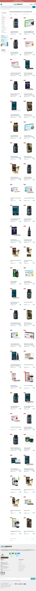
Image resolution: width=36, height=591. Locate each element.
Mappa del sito (21, 569)
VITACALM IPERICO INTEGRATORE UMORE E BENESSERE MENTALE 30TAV (29, 282)
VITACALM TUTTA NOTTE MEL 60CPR (16, 199)
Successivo (33, 538)
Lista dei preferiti (3, 50)
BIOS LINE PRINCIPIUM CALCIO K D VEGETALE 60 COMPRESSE (16, 324)
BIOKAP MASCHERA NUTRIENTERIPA (27, 449)
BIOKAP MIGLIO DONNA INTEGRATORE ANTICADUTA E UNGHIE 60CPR (29, 95)
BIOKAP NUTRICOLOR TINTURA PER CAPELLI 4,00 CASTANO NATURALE (28, 157)
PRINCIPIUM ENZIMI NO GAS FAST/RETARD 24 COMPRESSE (29, 469)
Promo (3, 15)
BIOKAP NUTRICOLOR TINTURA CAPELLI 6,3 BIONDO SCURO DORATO (16, 178)
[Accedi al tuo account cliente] (33, 4)
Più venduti (17, 14)
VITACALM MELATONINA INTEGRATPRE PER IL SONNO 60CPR (15, 344)
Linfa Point (20, 562)
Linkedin (4, 573)
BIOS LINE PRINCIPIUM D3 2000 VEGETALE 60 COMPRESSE (16, 365)
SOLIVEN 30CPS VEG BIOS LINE (16, 427)
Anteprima (15, 24)
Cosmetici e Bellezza (3, 20)
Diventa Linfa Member (18, 0)
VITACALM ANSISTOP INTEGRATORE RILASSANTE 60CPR (28, 136)
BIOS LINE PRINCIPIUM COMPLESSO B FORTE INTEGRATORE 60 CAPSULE (15, 136)
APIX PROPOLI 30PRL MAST (28, 364)
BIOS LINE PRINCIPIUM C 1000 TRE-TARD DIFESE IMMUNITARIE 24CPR (29, 407)
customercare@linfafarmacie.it (5, 570)
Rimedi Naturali (4, 32)
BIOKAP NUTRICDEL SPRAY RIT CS (29, 532)
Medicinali (3, 26)
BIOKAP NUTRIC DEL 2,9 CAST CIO (29, 490)
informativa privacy (18, 580)
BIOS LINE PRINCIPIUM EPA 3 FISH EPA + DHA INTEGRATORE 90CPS (16, 449)
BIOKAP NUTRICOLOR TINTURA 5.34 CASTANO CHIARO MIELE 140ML (28, 115)
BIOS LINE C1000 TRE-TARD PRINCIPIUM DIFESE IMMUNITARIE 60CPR (15, 95)
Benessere (3, 23)
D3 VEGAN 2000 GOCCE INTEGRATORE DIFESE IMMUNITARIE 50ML (28, 240)
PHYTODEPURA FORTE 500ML (16, 489)
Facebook (1, 573)
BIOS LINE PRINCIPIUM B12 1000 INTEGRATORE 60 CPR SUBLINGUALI (15, 115)
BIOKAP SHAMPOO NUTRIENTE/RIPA (14, 282)
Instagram (2, 573)
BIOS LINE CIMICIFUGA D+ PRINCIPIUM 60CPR (15, 303)
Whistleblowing (21, 570)
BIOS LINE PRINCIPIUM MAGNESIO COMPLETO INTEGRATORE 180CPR (14, 53)
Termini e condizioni (22, 565)
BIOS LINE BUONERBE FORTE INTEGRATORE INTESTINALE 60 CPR (29, 32)
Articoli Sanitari (4, 27)
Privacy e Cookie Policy (22, 566)
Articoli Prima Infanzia (4, 31)
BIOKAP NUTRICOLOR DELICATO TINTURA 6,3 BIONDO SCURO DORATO (28, 324)
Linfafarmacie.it (6, 583)
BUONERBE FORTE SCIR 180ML (16, 531)
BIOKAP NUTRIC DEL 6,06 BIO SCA (15, 511)
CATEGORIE (4, 12)
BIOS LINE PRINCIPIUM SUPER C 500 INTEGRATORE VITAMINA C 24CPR (15, 220)
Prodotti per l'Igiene (3, 22)
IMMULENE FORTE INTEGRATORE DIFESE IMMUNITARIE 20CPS (14, 386)
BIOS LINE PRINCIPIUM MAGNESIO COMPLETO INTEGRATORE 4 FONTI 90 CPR (28, 178)
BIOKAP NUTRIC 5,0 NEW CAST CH (16, 261)
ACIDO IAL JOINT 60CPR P (28, 302)
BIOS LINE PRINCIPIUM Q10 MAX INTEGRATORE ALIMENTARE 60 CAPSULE (15, 407)
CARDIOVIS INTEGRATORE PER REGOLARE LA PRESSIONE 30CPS (16, 74)
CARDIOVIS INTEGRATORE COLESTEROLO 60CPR (28, 53)
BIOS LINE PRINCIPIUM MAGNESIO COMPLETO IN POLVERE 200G (28, 428)
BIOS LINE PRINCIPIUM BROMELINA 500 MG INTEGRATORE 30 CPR (27, 220)
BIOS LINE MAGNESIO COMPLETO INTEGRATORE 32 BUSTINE (15, 469)
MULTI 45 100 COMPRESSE (28, 385)
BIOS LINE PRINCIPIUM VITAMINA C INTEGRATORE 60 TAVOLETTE (16, 157)
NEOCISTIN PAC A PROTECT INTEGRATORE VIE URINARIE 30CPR (28, 344)
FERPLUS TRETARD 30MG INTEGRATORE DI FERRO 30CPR (28, 74)
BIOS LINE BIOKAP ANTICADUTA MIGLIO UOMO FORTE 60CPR (15, 240)
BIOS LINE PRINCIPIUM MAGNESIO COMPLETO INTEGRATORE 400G (14, 32)
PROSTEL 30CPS (27, 510)
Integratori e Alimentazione (4, 17)
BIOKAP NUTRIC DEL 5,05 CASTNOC (28, 261)
